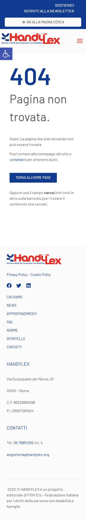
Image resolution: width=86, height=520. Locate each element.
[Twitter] (18, 285)
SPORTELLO (16, 339)
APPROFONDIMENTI (22, 314)
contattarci (18, 160)
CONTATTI (14, 347)
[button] (6, 54)
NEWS (11, 305)
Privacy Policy (17, 275)
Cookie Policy (41, 275)
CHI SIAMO (14, 297)
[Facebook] (9, 285)
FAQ (9, 322)
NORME (12, 330)
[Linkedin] (28, 285)
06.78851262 (23, 442)
